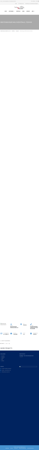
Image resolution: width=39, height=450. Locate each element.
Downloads (7, 448)
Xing (2, 359)
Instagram (3, 357)
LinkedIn (2, 360)
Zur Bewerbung (21, 3)
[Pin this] (9, 343)
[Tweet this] (6, 343)
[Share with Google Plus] (7, 343)
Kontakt (11, 448)
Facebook (2, 355)
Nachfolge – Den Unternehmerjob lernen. (27, 355)
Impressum (16, 448)
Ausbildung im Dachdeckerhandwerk (31, 3)
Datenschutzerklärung (22, 448)
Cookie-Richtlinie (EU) (30, 448)
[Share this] (4, 343)
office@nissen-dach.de (6, 371)
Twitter (2, 358)
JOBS (16, 3)
